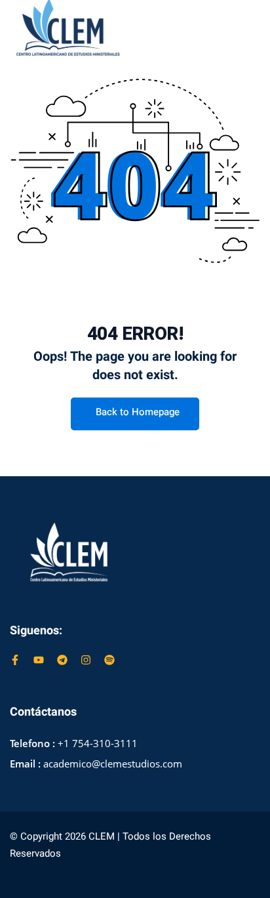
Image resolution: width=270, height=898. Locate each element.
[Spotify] (109, 660)
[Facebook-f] (15, 660)
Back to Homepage (138, 412)
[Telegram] (62, 660)
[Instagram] (86, 660)
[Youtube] (38, 660)
